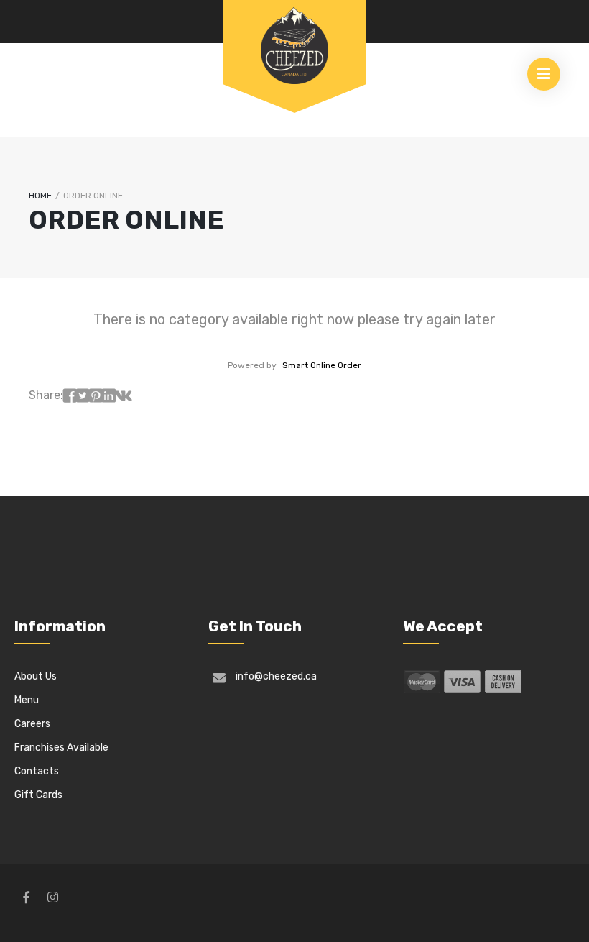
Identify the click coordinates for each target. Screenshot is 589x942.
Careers (32, 724)
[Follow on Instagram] (52, 897)
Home (40, 196)
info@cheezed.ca (276, 676)
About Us (35, 676)
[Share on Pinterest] (95, 396)
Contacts (36, 771)
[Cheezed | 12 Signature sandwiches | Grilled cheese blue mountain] (294, 44)
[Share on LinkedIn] (108, 396)
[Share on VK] (123, 396)
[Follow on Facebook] (25, 897)
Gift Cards (38, 795)
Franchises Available (61, 747)
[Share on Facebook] (69, 396)
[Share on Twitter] (82, 396)
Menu (26, 700)
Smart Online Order (321, 365)
